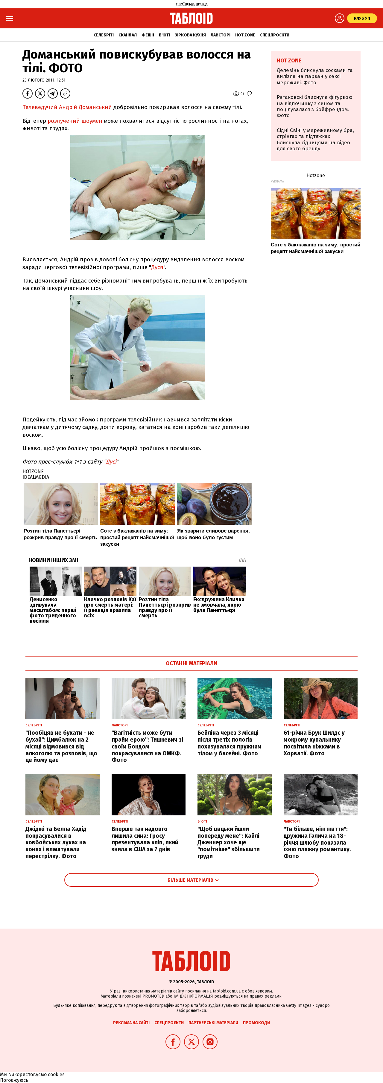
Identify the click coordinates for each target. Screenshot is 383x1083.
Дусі (111, 461)
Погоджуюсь (14, 1080)
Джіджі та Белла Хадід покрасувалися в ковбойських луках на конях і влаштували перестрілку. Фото (55, 843)
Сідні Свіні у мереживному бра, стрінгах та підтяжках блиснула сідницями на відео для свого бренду (315, 139)
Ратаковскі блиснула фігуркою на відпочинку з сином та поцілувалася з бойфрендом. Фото (314, 106)
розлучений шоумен (74, 120)
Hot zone (245, 35)
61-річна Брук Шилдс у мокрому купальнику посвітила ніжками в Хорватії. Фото (314, 743)
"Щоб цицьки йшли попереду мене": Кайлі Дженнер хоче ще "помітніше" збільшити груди (228, 843)
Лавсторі (220, 35)
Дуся (157, 267)
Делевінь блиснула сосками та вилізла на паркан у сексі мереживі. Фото (315, 76)
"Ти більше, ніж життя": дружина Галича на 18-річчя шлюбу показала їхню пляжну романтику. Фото (317, 843)
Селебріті (104, 35)
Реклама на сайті (131, 1022)
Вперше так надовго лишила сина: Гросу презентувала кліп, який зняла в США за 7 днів (145, 839)
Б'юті (164, 35)
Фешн (148, 35)
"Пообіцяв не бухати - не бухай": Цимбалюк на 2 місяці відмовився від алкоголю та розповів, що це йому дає (61, 746)
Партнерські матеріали (213, 1022)
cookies (56, 1074)
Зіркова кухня (190, 35)
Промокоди (256, 1022)
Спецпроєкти (274, 35)
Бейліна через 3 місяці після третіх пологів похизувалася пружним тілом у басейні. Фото (229, 743)
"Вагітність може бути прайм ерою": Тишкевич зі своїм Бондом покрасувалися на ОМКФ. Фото (147, 746)
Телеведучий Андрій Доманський (67, 107)
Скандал (127, 35)
